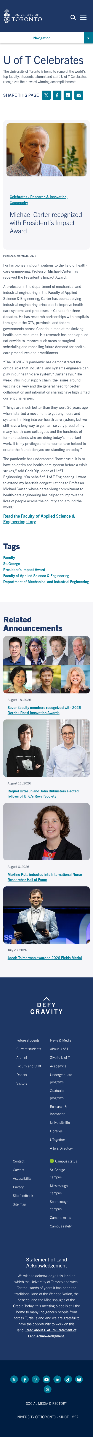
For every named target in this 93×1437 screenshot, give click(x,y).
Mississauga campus (59, 1189)
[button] (73, 17)
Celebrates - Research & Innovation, (38, 196)
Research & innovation (58, 1110)
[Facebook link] (57, 95)
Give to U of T (60, 1057)
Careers (18, 1169)
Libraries (56, 1131)
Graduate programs (57, 1094)
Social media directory (46, 1403)
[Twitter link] (46, 95)
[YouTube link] (46, 1379)
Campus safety (61, 1226)
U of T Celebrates (43, 59)
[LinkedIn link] (68, 95)
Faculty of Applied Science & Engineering (36, 575)
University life (60, 1122)
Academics (58, 1066)
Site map (19, 1204)
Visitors (21, 1083)
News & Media (60, 1040)
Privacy (18, 1187)
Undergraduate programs (61, 1078)
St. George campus (57, 1173)
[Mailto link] (78, 95)
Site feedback (23, 1195)
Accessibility (22, 1178)
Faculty (9, 557)
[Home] (22, 16)
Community (19, 202)
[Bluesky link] (79, 1379)
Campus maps (60, 1217)
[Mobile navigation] (83, 17)
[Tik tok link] (68, 1379)
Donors (21, 1074)
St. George (11, 563)
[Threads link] (47, 1389)
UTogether (57, 1139)
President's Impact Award (24, 569)
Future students (28, 1040)
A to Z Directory (61, 1148)
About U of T (59, 1048)
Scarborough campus (59, 1205)
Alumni (21, 1057)
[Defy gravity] (46, 1001)
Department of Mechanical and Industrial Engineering (46, 581)
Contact (18, 1161)
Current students (28, 1048)
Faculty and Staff (28, 1066)
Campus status (66, 1161)
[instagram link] (36, 1379)
